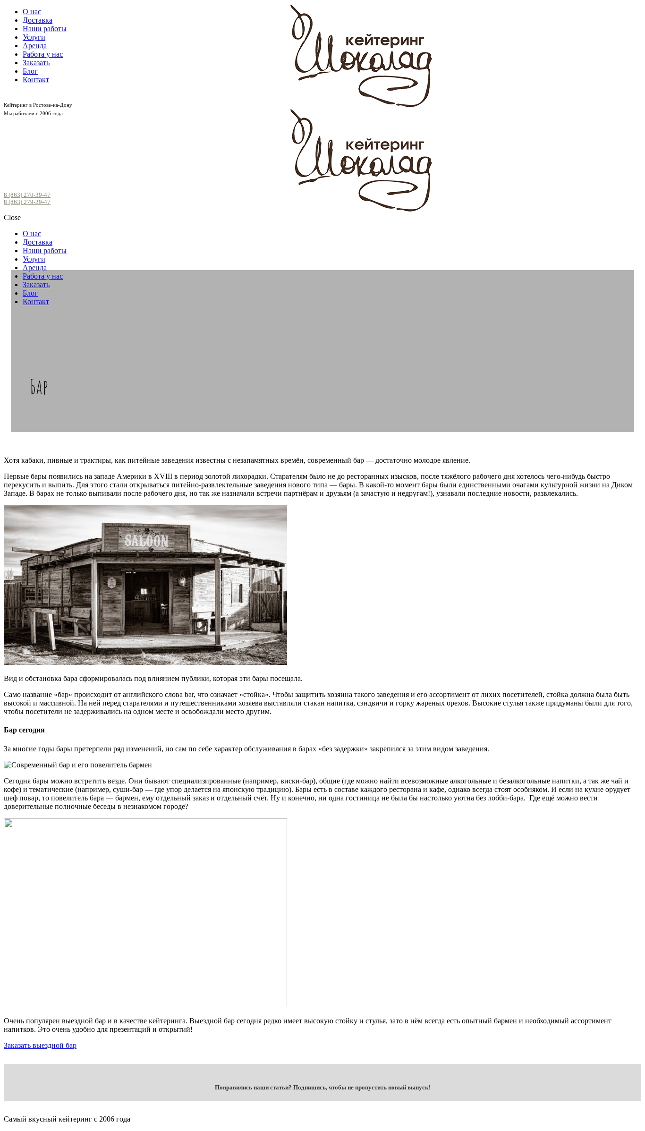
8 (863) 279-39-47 (27, 202)
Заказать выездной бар (40, 1045)
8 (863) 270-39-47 (27, 195)
